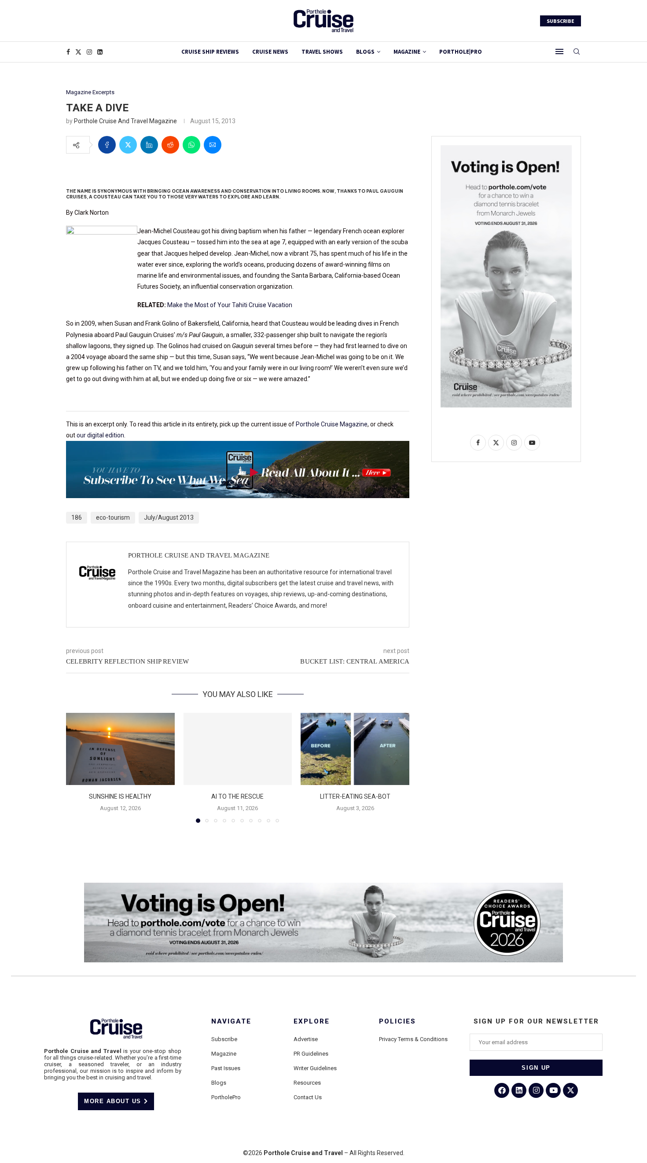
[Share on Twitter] (128, 145)
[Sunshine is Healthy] (120, 749)
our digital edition (100, 435)
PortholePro (226, 1097)
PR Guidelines (311, 1054)
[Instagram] (89, 51)
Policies (397, 1021)
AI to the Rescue (237, 796)
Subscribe (224, 1039)
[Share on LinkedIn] (149, 145)
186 (76, 517)
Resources (307, 1083)
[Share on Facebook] (107, 145)
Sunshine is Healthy (120, 796)
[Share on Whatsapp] (191, 145)
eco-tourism (113, 517)
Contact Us (308, 1097)
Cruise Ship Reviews (210, 51)
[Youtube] (553, 1090)
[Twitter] (78, 51)
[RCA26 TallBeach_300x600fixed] (506, 148)
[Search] (576, 51)
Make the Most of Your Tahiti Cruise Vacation (229, 304)
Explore (312, 1021)
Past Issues (225, 1068)
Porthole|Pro (460, 51)
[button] (77, 767)
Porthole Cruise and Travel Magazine (125, 121)
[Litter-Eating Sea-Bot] (355, 749)
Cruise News (270, 51)
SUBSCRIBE (560, 21)
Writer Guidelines (315, 1068)
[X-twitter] (570, 1090)
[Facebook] (68, 51)
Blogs (365, 51)
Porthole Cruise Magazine (332, 424)
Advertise (306, 1039)
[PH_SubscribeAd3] (237, 447)
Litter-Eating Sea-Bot (355, 796)
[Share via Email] (212, 145)
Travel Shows (322, 51)
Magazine (223, 1054)
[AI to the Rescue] (238, 749)
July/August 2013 (169, 517)
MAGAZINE (406, 51)
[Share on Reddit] (170, 145)
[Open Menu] (559, 51)
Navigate (231, 1021)
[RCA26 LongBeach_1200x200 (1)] (323, 886)
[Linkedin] (100, 51)
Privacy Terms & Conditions (413, 1039)
